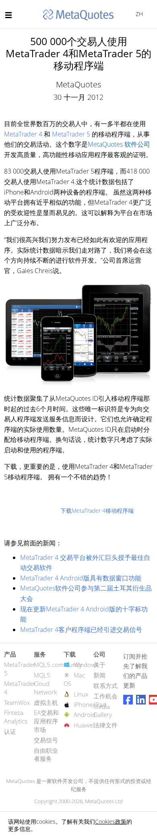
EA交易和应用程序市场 (46, 720)
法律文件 (105, 725)
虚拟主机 (46, 702)
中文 (138, 14)
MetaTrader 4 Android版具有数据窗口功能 (80, 578)
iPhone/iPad (90, 704)
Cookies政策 (110, 821)
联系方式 (105, 686)
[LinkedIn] (141, 699)
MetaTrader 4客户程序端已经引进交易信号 (81, 629)
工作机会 (105, 696)
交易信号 (46, 740)
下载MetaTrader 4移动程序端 (97, 510)
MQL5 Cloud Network (45, 683)
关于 (99, 665)
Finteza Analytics (15, 716)
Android (84, 715)
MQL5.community (58, 665)
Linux (81, 694)
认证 (10, 731)
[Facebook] (128, 699)
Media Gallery (102, 710)
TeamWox (17, 702)
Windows (86, 665)
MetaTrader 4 (23, 134)
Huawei (84, 725)
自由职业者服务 (46, 754)
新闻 (99, 675)
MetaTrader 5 (71, 134)
